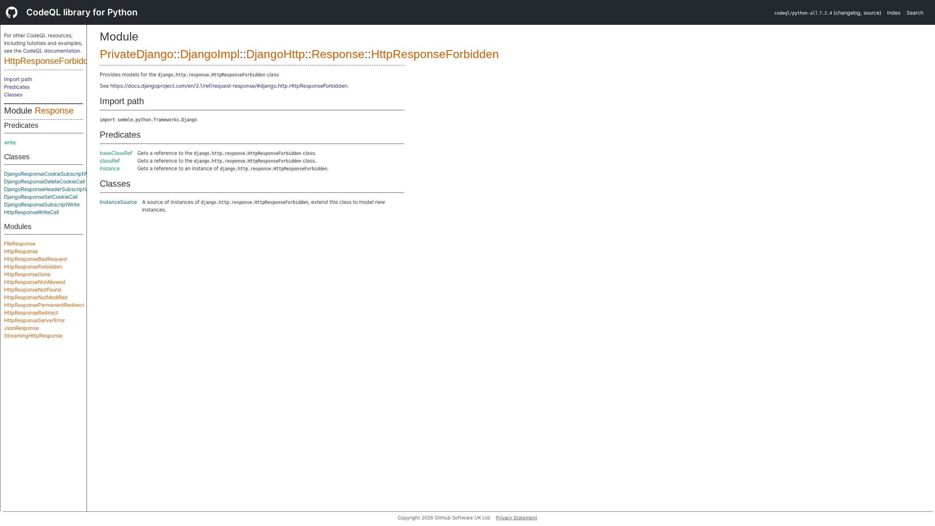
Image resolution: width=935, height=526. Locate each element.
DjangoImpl (210, 54)
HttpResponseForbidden (51, 61)
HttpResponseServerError (34, 320)
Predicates (17, 87)
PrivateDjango (136, 54)
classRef (110, 160)
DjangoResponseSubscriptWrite (42, 204)
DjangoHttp (275, 54)
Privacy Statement (516, 518)
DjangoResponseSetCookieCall (40, 197)
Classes (13, 94)
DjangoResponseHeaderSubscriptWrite (50, 189)
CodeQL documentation (51, 50)
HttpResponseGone (27, 274)
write (10, 142)
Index (894, 12)
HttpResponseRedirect (31, 312)
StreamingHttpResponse (33, 335)
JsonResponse (21, 328)
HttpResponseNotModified (36, 297)
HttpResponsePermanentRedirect (44, 305)
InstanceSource (118, 202)
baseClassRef (116, 153)
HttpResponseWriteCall (31, 212)
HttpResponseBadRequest (35, 259)
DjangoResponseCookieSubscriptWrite (50, 174)
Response (54, 110)
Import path (18, 79)
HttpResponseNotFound (32, 289)
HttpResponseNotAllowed (34, 282)
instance (110, 168)
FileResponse (19, 243)
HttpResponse (21, 251)
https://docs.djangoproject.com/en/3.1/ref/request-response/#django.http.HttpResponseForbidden (228, 86)
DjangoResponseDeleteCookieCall (44, 181)
